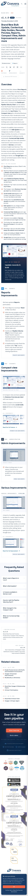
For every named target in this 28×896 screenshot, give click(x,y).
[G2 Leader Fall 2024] (6, 763)
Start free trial (14, 730)
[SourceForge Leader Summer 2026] (11, 763)
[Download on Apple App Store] (14, 780)
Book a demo (14, 735)
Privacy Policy (18, 883)
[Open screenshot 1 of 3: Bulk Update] (11, 543)
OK (14, 886)
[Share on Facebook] (14, 67)
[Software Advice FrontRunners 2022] (6, 768)
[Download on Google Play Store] (14, 784)
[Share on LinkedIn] (10, 67)
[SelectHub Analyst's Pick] (17, 768)
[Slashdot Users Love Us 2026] (16, 763)
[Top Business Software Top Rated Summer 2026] (22, 768)
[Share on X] (6, 67)
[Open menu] (25, 3)
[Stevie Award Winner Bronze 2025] (11, 768)
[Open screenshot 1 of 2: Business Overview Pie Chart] (11, 419)
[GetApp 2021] (21, 763)
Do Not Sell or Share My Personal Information (14, 891)
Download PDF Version (10, 76)
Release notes (5, 13)
